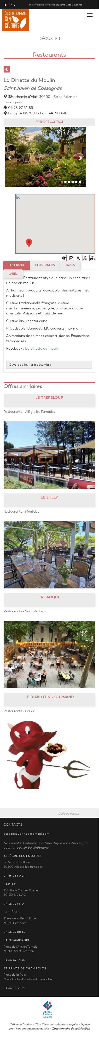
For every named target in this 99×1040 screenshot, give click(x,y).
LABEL (13, 273)
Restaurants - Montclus (21, 511)
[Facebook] (84, 813)
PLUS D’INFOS (45, 265)
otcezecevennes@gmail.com (27, 834)
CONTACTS (13, 825)
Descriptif (17, 265)
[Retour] (7, 69)
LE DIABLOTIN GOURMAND (49, 697)
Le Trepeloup (49, 398)
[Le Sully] (49, 554)
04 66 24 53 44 (14, 904)
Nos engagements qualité (32, 1028)
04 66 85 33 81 (14, 988)
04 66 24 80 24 (14, 875)
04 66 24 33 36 (14, 960)
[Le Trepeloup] (49, 455)
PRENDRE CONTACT (49, 121)
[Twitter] (93, 813)
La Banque (49, 597)
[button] (29, 243)
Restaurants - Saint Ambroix (25, 611)
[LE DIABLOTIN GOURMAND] (49, 755)
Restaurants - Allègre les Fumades (29, 412)
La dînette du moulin (42, 348)
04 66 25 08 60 (15, 932)
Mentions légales (67, 1024)
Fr (10, 4)
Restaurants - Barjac (19, 711)
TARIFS (70, 265)
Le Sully (49, 497)
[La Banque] (49, 654)
